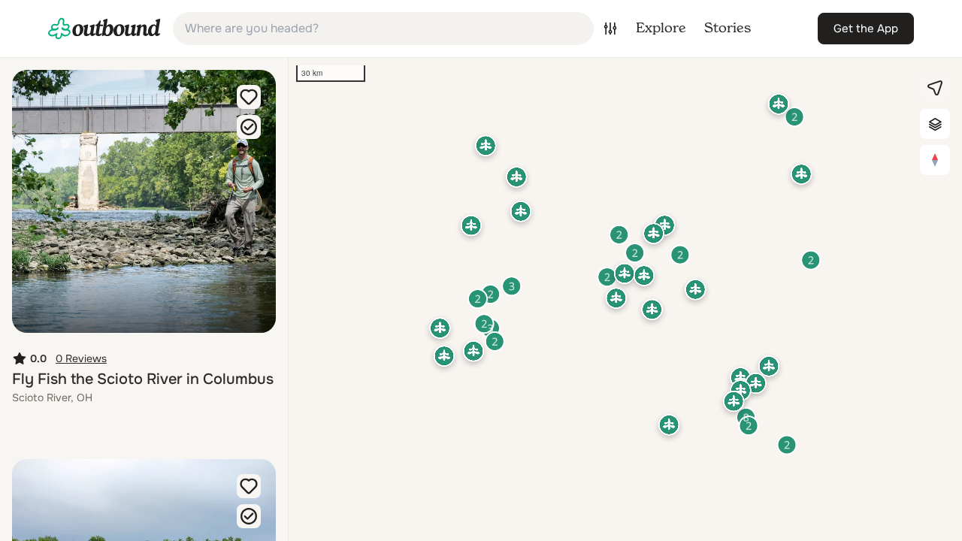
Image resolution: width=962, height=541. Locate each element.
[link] (104, 28)
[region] (625, 299)
